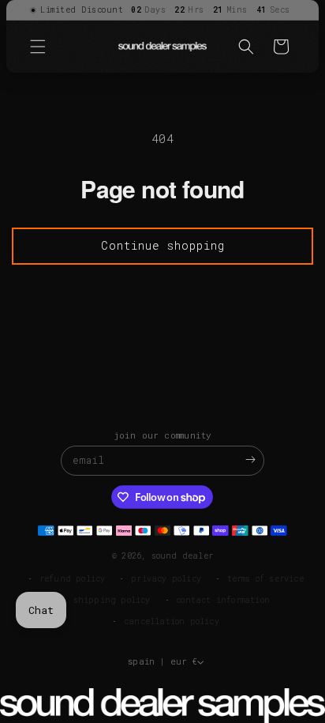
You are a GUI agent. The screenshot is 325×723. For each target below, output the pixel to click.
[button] (38, 46)
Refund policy (72, 579)
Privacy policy (166, 579)
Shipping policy (112, 600)
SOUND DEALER (182, 556)
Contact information (223, 600)
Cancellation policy (171, 621)
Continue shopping (163, 245)
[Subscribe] (250, 460)
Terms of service (265, 579)
